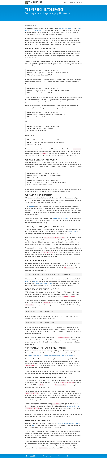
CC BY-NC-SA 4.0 (60, 456)
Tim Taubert (35, 2)
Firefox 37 (56, 218)
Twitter (76, 2)
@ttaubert (70, 456)
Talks (71, 2)
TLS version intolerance (66, 28)
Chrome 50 (65, 218)
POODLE (31, 206)
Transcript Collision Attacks (44, 283)
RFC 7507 (72, 231)
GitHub (80, 2)
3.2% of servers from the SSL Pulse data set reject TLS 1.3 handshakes (51, 355)
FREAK (27, 281)
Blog (66, 2)
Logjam (35, 281)
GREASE (34, 425)
